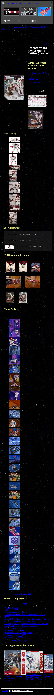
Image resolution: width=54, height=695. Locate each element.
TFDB (41, 91)
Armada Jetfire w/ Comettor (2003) (19, 612)
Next (25, 594)
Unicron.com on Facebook (22, 691)
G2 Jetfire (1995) (12, 610)
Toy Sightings (34, 79)
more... (47, 44)
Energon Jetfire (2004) (14, 628)
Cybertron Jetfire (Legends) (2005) (19, 633)
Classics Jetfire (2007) (14, 637)
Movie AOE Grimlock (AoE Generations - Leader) (13, 678)
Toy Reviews (34, 82)
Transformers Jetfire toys (22, 640)
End (29, 594)
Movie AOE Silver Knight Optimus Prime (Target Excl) (34, 677)
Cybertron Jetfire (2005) (14, 630)
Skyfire (26, 603)
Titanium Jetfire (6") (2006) (16, 635)
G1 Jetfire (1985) (12, 608)
